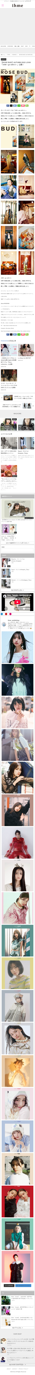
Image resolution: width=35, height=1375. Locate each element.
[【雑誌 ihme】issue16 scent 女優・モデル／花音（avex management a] (17, 1071)
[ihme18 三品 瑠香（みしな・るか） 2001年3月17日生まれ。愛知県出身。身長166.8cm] (17, 647)
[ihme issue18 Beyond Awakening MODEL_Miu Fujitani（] (17, 680)
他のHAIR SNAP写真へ (16, 1364)
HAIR (26, 46)
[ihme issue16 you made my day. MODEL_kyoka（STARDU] (17, 973)
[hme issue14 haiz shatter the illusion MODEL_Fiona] (17, 1201)
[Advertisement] (17, 26)
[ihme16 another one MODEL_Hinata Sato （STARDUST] (17, 1006)
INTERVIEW (10, 46)
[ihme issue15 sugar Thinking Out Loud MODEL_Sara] (17, 1136)
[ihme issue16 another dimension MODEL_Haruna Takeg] (17, 908)
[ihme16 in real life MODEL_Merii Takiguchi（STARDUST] (17, 940)
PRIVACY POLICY (23, 1369)
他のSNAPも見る (16, 590)
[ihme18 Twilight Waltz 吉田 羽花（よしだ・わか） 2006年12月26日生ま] (17, 745)
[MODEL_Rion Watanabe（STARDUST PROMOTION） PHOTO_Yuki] (17, 843)
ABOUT (9, 1369)
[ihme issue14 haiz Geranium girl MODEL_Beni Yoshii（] (17, 1267)
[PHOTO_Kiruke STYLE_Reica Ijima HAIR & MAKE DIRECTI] (17, 777)
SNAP (22, 46)
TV (29, 46)
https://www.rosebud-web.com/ (10, 325)
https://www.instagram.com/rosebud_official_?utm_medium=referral (15, 331)
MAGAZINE (3, 46)
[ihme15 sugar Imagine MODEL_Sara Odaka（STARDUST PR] (17, 1104)
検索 (3, 547)
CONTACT (14, 1369)
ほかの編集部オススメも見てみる (17, 543)
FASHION (3, 59)
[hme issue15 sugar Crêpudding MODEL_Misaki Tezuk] (17, 1234)
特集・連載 (16, 46)
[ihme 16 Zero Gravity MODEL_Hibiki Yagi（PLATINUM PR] (17, 1038)
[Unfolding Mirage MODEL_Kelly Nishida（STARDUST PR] (17, 712)
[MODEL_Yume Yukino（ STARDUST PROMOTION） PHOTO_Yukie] (17, 875)
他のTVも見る (16, 1327)
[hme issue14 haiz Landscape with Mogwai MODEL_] (17, 1169)
